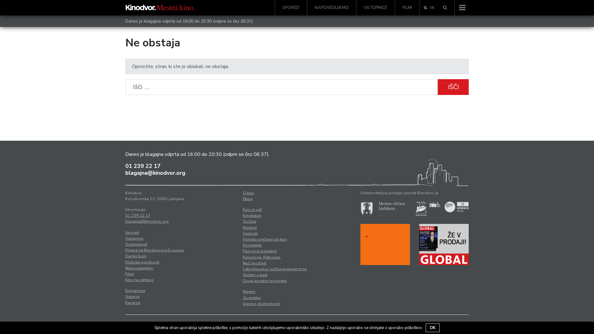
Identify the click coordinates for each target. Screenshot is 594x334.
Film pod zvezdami (260, 251)
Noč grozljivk (254, 263)
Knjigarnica (135, 290)
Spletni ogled (255, 275)
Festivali (250, 233)
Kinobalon (252, 215)
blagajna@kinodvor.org (155, 173)
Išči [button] (453, 87)
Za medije (251, 298)
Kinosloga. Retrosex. (262, 257)
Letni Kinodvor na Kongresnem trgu (275, 269)
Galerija (132, 296)
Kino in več (252, 209)
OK (433, 328)
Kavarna (132, 303)
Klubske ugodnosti (142, 262)
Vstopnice (375, 8)
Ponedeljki (252, 245)
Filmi (407, 8)
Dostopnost (136, 244)
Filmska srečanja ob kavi (265, 239)
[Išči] (445, 7)
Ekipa (247, 199)
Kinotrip (250, 227)
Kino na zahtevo (139, 280)
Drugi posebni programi (265, 281)
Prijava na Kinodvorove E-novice (154, 250)
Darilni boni (135, 256)
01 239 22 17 (143, 166)
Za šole (249, 221)
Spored (290, 8)
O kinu (248, 193)
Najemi (249, 291)
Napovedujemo (332, 8)
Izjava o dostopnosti (261, 303)
